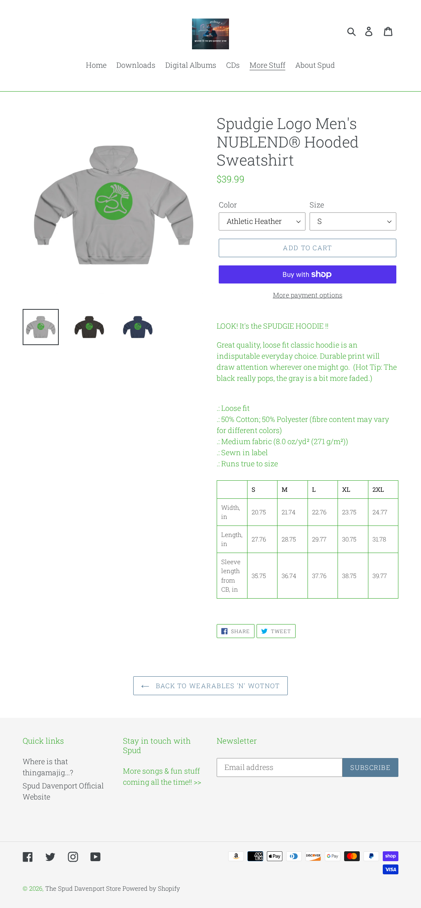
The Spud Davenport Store (83, 888)
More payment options (307, 294)
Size (317, 205)
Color (228, 205)
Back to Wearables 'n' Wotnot (216, 685)
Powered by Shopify (151, 888)
